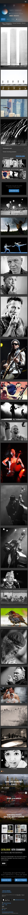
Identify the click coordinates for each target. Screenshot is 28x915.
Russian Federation (15, 13)
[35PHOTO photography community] (6, 2)
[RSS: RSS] (1, 771)
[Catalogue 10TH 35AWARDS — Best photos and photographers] (14, 833)
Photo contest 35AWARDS (6, 892)
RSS (3, 771)
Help (6, 904)
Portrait (11, 15)
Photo (3, 19)
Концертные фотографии (11, 170)
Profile (13, 19)
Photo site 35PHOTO (6, 890)
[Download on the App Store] (7, 899)
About (3, 904)
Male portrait (16, 15)
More (4, 864)
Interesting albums (20, 156)
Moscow (21, 13)
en (2, 909)
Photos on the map (7, 903)
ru (4, 909)
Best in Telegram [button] (21, 880)
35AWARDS (19, 19)
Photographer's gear (7, 148)
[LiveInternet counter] (5, 893)
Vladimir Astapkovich (7, 24)
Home (3, 23)
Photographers (8, 23)
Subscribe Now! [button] (14, 190)
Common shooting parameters (9, 151)
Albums (8, 19)
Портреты (6, 158)
